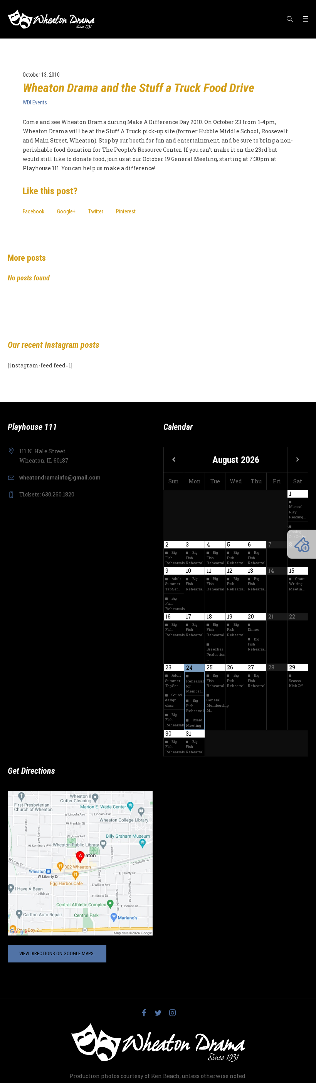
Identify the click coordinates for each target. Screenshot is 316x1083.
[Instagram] (172, 1013)
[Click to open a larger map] (80, 863)
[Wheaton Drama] (158, 1042)
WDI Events (35, 102)
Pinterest (126, 211)
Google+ (66, 211)
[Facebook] (143, 1013)
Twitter (95, 211)
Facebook (33, 211)
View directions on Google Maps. (57, 953)
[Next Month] (297, 460)
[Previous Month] (174, 460)
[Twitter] (158, 1013)
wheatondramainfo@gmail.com (60, 477)
